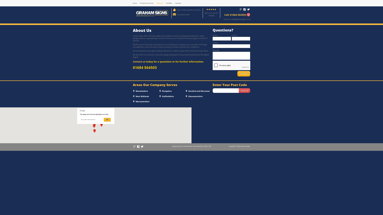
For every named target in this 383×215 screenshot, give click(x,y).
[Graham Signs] (152, 13)
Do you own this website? (88, 119)
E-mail (234, 35)
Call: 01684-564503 (235, 14)
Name (215, 35)
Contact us (139, 61)
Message (216, 50)
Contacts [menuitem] (178, 3)
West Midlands (142, 96)
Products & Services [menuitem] (146, 3)
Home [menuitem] (135, 3)
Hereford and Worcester (199, 91)
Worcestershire (142, 101)
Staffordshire (167, 96)
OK (107, 119)
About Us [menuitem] (159, 3)
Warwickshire (141, 91)
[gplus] (241, 9)
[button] (94, 126)
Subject (215, 43)
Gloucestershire (195, 96)
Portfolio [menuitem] (169, 3)
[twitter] (248, 9)
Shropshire (166, 91)
